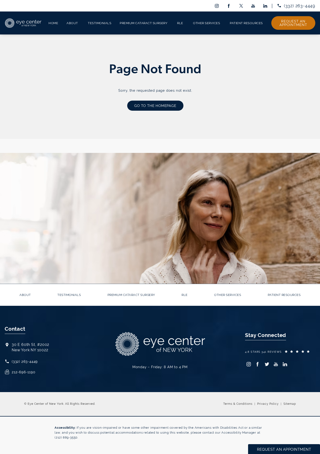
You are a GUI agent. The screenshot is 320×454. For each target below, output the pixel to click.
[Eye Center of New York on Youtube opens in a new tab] (253, 6)
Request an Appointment (293, 23)
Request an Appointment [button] (284, 449)
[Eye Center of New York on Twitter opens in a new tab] (241, 6)
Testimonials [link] (99, 23)
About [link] (72, 23)
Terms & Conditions (238, 403)
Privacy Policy (268, 403)
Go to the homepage (155, 106)
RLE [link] (180, 23)
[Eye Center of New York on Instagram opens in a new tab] (216, 6)
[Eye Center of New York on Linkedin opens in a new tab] (265, 6)
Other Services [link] (206, 23)
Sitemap (289, 403)
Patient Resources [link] (246, 23)
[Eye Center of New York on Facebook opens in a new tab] (229, 6)
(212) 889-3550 (66, 437)
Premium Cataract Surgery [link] (143, 23)
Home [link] (53, 23)
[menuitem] (216, 6)
